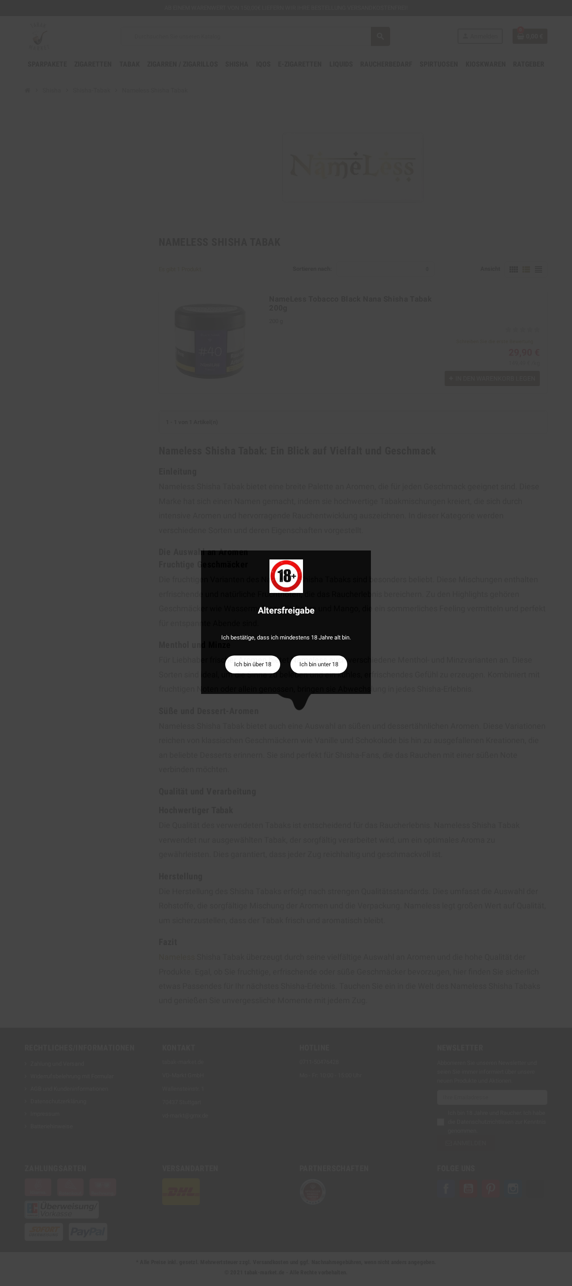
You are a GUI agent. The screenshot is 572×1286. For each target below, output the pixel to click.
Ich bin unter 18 (318, 664)
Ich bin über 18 (252, 664)
